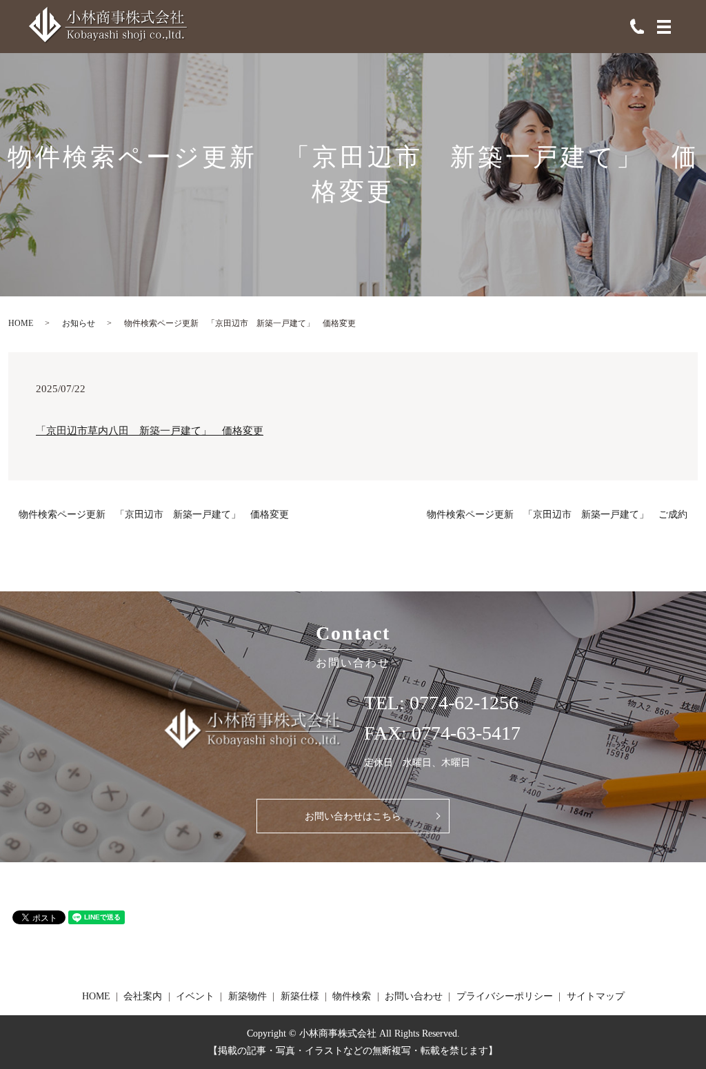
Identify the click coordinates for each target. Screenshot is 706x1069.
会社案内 (142, 996)
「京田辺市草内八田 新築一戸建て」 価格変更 (149, 430)
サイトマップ (596, 996)
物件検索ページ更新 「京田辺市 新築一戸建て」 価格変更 (154, 514)
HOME (20, 323)
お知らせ (78, 323)
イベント (195, 996)
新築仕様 (300, 996)
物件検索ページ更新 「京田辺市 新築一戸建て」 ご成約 (557, 514)
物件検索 (351, 996)
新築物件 (247, 996)
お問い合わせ (414, 996)
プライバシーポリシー (504, 996)
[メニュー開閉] (664, 27)
